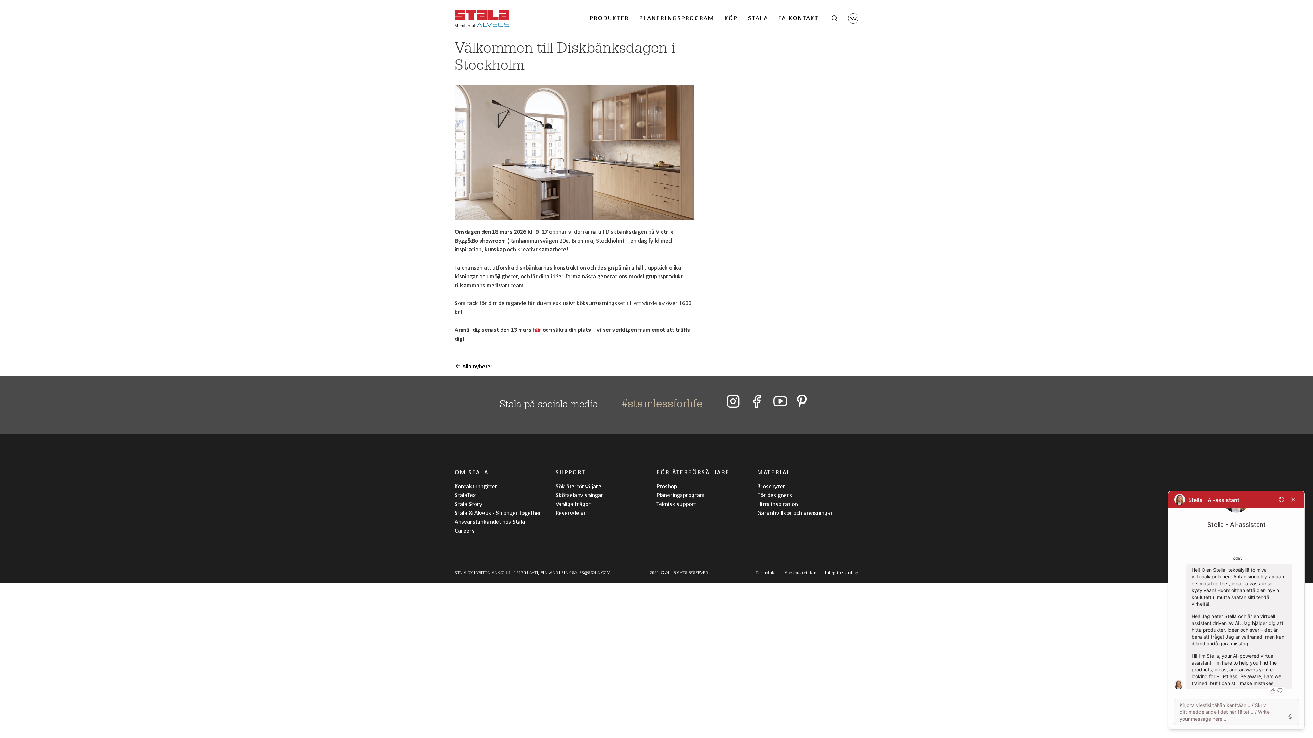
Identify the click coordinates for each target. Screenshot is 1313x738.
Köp (731, 18)
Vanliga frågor (573, 504)
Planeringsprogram (676, 18)
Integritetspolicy (841, 572)
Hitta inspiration (777, 504)
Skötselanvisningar (580, 495)
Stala (758, 18)
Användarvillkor (801, 572)
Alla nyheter (477, 366)
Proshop (666, 486)
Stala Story (468, 504)
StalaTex (465, 495)
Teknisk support (676, 504)
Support (571, 472)
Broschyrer (771, 486)
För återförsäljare (693, 472)
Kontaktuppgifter (476, 486)
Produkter (609, 18)
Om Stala (472, 472)
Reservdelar (571, 512)
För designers (774, 495)
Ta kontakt (799, 18)
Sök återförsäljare (578, 486)
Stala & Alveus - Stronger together (498, 512)
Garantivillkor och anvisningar (795, 512)
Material (774, 472)
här (537, 329)
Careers (465, 530)
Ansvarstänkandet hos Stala (490, 521)
